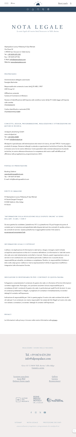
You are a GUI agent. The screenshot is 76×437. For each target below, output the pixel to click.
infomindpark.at (16, 139)
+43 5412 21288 (13, 137)
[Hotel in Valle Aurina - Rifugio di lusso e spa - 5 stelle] (38, 3)
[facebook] (31, 412)
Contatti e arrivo (38, 368)
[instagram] (35, 412)
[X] (40, 412)
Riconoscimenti (54, 381)
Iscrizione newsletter (21, 376)
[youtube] (45, 412)
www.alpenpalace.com (18, 62)
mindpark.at (54, 426)
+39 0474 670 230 (14, 54)
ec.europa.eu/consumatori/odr (14, 232)
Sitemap (18, 422)
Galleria (55, 376)
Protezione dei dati (52, 422)
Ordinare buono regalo (21, 381)
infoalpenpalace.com (18, 59)
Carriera (55, 379)
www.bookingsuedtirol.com (13, 174)
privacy (54, 320)
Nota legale (32, 422)
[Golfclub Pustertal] (55, 401)
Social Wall (21, 379)
